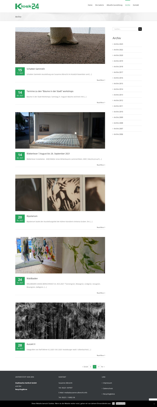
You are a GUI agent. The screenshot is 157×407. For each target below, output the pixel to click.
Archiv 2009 (118, 117)
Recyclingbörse (109, 394)
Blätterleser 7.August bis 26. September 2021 (48, 153)
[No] (154, 404)
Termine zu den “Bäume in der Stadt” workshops (50, 91)
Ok (113, 403)
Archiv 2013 (118, 95)
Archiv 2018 (118, 66)
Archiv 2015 (118, 83)
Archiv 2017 (118, 72)
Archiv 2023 (118, 44)
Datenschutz (108, 388)
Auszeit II (31, 344)
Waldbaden (32, 278)
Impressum (107, 383)
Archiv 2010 (118, 112)
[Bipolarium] (60, 193)
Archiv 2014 (118, 89)
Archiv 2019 (118, 61)
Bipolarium (32, 216)
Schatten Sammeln (36, 68)
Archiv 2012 (118, 100)
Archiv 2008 (118, 123)
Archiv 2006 (118, 134)
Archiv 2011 (118, 106)
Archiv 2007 (118, 128)
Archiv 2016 (118, 78)
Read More (100, 80)
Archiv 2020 (118, 55)
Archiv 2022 (118, 50)
